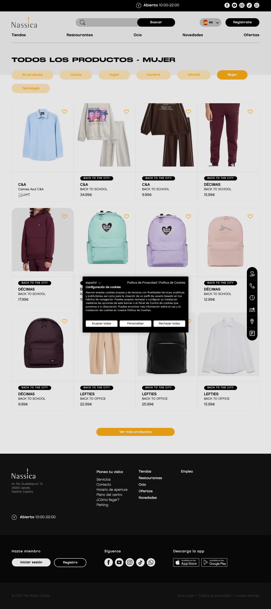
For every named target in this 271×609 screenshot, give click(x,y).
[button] (93, 282)
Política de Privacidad (142, 282)
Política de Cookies (172, 282)
